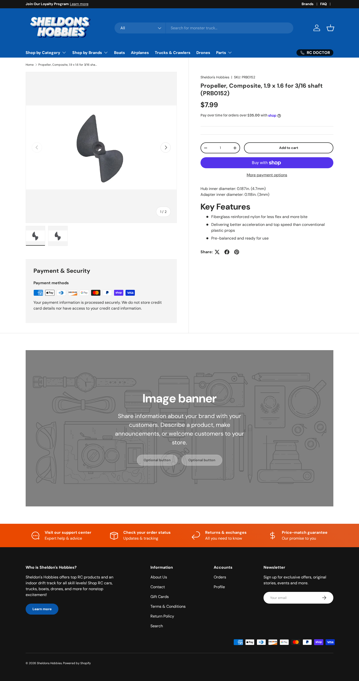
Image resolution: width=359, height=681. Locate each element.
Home (30, 65)
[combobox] (204, 27)
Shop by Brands (87, 52)
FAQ (323, 4)
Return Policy (162, 616)
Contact (157, 586)
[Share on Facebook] (227, 252)
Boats (119, 52)
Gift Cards (159, 596)
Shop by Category (43, 52)
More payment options (267, 175)
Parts (221, 52)
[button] (330, 27)
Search (156, 626)
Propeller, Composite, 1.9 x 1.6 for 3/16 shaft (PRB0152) (67, 65)
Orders (220, 577)
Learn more (79, 4)
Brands (308, 4)
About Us (158, 577)
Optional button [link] (157, 460)
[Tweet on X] (217, 252)
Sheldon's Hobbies (215, 77)
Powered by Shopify (77, 663)
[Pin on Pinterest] (237, 252)
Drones (203, 52)
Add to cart (288, 148)
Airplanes (140, 52)
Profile (219, 586)
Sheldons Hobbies (49, 663)
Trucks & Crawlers (172, 52)
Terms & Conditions (168, 606)
